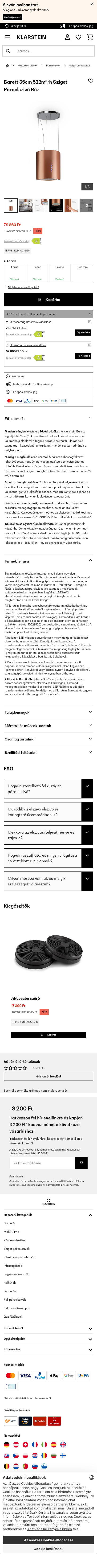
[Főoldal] (11, 65)
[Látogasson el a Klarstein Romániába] (44, 1455)
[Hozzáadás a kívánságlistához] (90, 80)
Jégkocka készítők (16, 1274)
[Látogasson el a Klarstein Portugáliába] (25, 1466)
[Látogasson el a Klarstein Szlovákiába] (6, 1455)
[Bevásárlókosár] (90, 37)
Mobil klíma (11, 1231)
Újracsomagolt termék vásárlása (31, 322)
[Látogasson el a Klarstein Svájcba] (25, 1444)
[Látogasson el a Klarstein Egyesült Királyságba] (63, 1444)
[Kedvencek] (78, 37)
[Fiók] (67, 37)
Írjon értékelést (50, 1076)
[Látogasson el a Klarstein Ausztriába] (16, 1444)
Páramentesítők (14, 1240)
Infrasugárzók (13, 1265)
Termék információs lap (16, 241)
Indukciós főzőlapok (17, 1308)
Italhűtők (10, 1282)
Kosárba (52, 300)
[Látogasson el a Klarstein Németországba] (6, 1444)
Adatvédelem (16, 1176)
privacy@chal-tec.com (60, 1185)
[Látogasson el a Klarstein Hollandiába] (16, 1466)
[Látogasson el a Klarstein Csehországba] (16, 1455)
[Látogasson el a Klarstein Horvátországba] (35, 1455)
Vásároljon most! (12, 17)
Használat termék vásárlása (28, 345)
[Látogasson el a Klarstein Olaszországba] (44, 1444)
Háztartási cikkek (27, 65)
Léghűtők (10, 1291)
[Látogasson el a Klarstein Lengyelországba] (25, 1455)
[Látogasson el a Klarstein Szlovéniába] (35, 1466)
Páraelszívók (53, 65)
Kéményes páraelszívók (19, 1257)
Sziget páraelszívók (80, 65)
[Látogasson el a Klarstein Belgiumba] (6, 1466)
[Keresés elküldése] (8, 51)
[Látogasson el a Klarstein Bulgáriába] (54, 1455)
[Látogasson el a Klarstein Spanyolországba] (54, 1444)
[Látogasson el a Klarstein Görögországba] (44, 1466)
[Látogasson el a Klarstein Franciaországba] (35, 1444)
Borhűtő (9, 1223)
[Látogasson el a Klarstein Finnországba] (63, 1455)
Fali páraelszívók (15, 1299)
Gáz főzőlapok (13, 1316)
